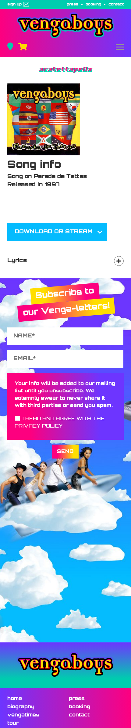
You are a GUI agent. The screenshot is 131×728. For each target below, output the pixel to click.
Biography (20, 707)
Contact (116, 4)
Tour (13, 723)
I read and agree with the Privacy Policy (59, 423)
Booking (93, 4)
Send (65, 451)
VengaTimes (23, 715)
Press (72, 4)
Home (14, 698)
